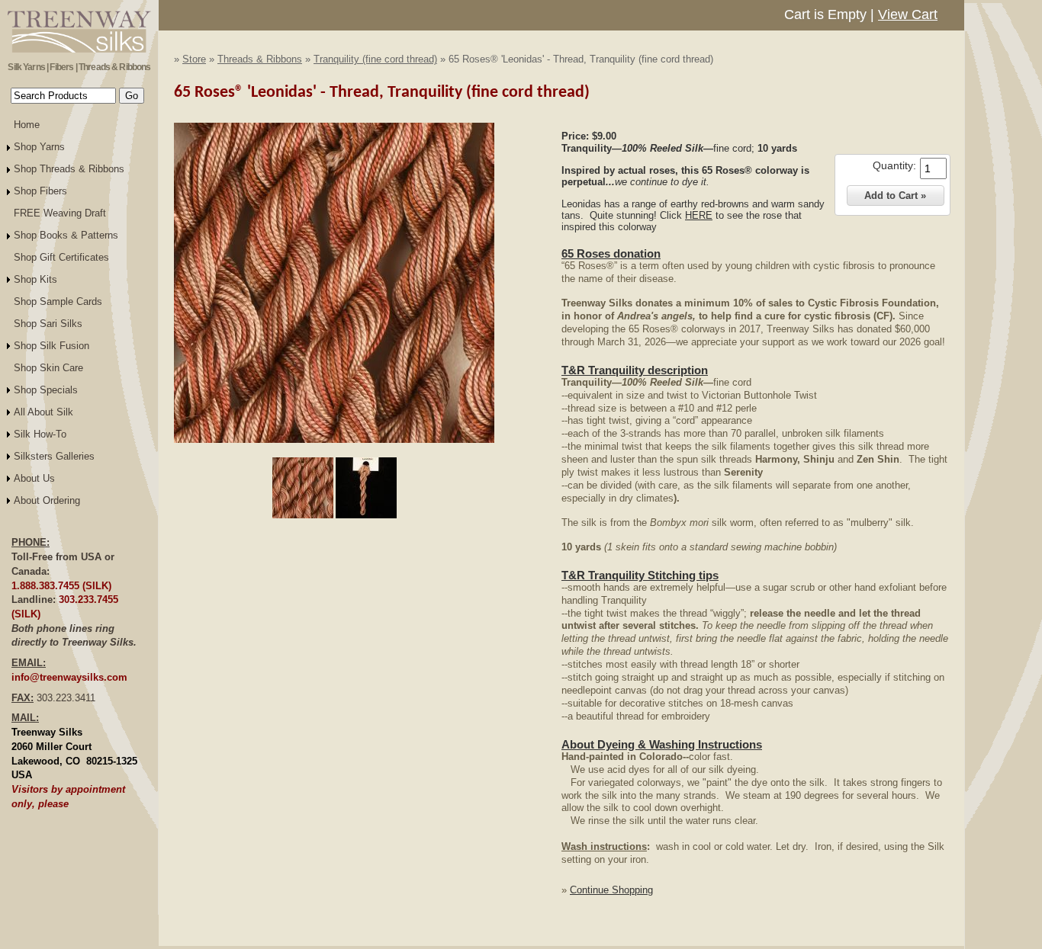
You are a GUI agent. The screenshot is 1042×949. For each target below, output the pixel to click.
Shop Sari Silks (48, 323)
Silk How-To (40, 434)
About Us (34, 478)
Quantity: (894, 165)
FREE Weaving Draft (60, 213)
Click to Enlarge (334, 449)
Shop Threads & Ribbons (69, 169)
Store (194, 59)
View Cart (907, 14)
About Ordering (47, 500)
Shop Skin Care (48, 368)
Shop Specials (46, 390)
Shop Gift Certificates (61, 257)
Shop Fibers (40, 191)
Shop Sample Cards (58, 301)
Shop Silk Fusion (51, 345)
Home (27, 124)
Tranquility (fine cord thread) (375, 59)
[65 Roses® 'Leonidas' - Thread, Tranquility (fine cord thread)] (334, 439)
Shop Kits (35, 279)
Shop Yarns (39, 146)
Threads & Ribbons (259, 59)
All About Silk (43, 412)
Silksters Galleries (54, 456)
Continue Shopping (611, 890)
